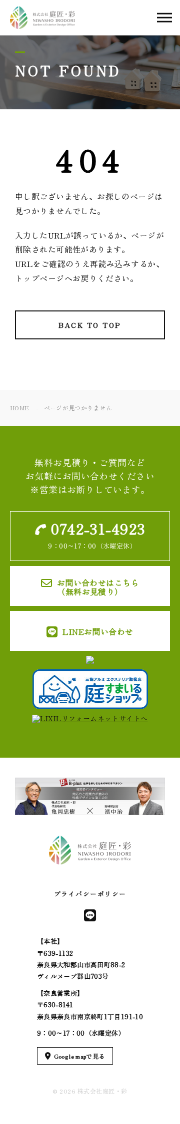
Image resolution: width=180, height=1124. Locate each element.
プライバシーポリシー (90, 893)
